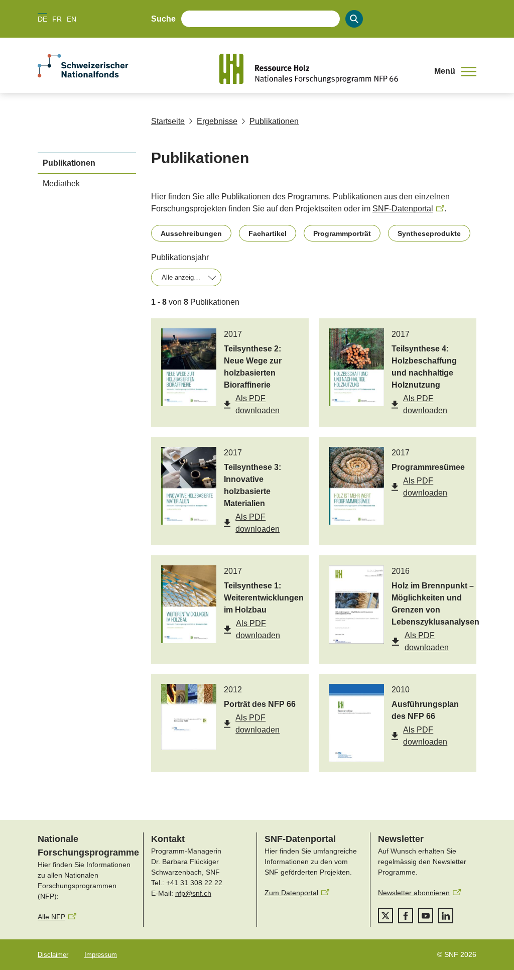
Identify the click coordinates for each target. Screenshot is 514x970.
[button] (455, 71)
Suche (163, 19)
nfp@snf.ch (193, 893)
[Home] (319, 69)
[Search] (354, 19)
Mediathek (61, 183)
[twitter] (385, 915)
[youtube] (425, 915)
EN (71, 19)
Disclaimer (53, 954)
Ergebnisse (217, 121)
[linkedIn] (445, 915)
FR (57, 19)
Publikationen (274, 121)
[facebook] (405, 915)
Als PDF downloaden (257, 404)
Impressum (100, 954)
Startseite (168, 121)
